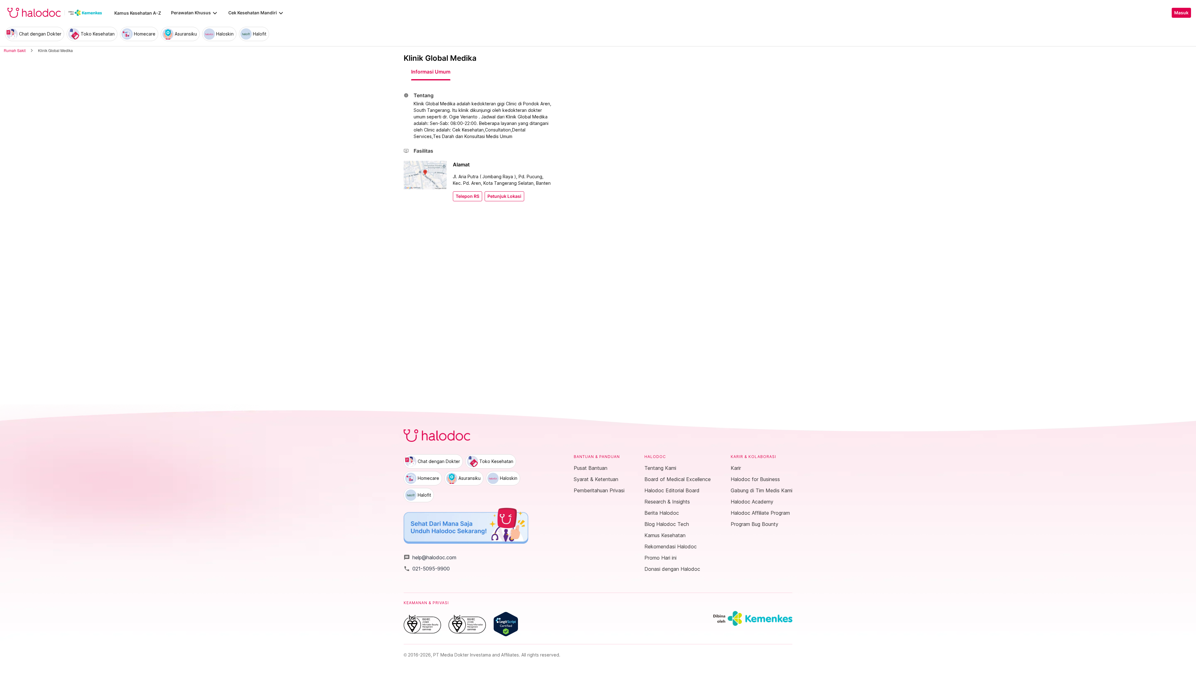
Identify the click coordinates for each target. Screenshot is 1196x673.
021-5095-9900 (427, 569)
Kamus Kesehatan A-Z (137, 13)
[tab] (430, 71)
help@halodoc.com (430, 557)
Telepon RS (467, 196)
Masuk (1181, 12)
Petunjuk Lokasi (504, 196)
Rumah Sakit (15, 50)
